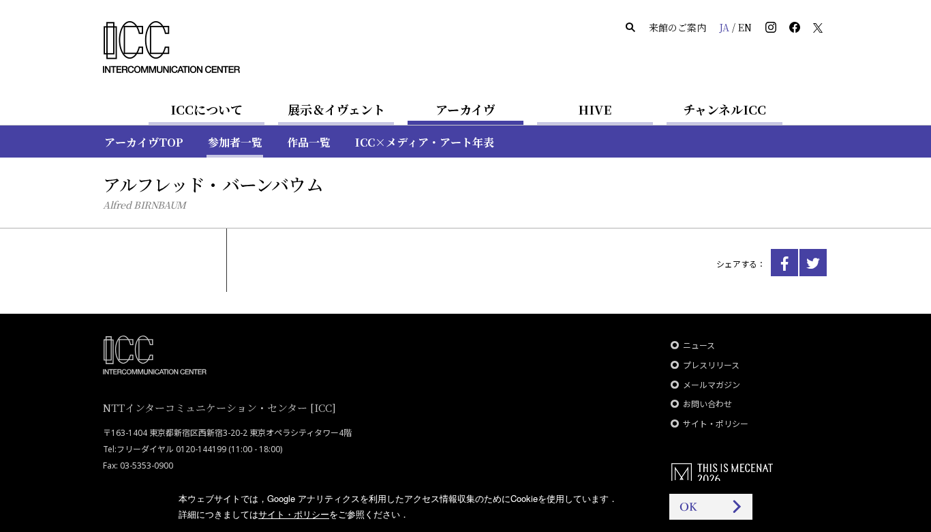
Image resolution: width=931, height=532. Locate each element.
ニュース (699, 345)
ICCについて (206, 109)
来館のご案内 (677, 27)
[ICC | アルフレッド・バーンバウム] (784, 262)
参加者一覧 (235, 142)
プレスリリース (711, 365)
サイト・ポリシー (715, 424)
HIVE (595, 109)
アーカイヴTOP (143, 142)
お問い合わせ (707, 404)
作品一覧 (309, 142)
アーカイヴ (465, 109)
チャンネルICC (724, 109)
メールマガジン (711, 385)
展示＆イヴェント (336, 109)
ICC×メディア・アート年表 (424, 142)
